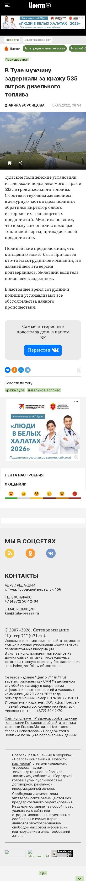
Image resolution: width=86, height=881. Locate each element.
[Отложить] (9, 163)
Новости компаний (29, 759)
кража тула (14, 390)
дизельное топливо (44, 390)
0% (11, 493)
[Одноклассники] (14, 370)
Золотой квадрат (37, 40)
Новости (12, 40)
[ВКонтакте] (8, 370)
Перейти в (39, 350)
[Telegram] (28, 370)
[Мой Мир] (21, 370)
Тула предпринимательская (45, 48)
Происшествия (16, 59)
